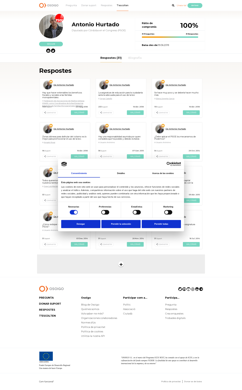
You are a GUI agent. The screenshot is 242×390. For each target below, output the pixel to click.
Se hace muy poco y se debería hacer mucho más (176, 93)
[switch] (105, 212)
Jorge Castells (106, 99)
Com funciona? (46, 381)
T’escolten (122, 5)
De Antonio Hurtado (63, 85)
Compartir (51, 113)
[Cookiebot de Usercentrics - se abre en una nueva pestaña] (168, 164)
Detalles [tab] (121, 173)
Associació (129, 309)
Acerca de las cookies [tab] (163, 173)
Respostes (106, 5)
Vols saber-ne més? (92, 313)
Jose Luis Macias (51, 186)
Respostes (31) (111, 57)
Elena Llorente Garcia (165, 99)
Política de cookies (92, 331)
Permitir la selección (121, 224)
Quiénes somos (90, 309)
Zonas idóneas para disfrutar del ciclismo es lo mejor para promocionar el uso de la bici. (64, 137)
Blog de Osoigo (90, 304)
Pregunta (71, 5)
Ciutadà (127, 313)
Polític (127, 304)
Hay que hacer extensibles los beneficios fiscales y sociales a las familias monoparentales (62, 95)
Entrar (194, 5)
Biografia (135, 57)
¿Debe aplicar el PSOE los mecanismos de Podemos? (175, 137)
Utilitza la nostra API (93, 336)
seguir (51, 44)
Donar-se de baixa (193, 381)
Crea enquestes (174, 313)
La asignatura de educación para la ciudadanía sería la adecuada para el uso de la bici (120, 93)
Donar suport (88, 5)
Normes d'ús (88, 322)
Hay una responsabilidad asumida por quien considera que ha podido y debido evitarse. (119, 137)
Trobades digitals (175, 318)
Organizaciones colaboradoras (99, 318)
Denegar (81, 224)
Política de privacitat (93, 327)
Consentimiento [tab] (79, 173)
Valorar (79, 112)
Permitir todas (161, 224)
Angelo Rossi (49, 142)
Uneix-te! (181, 5)
